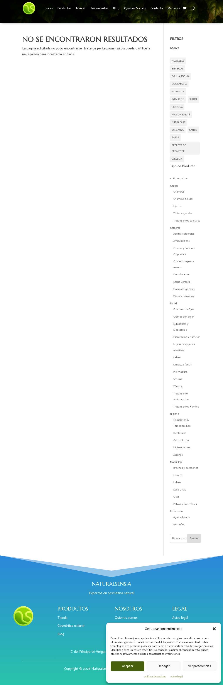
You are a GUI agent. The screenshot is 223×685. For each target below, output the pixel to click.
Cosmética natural (70, 626)
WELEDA (177, 158)
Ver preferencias (199, 666)
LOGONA (177, 106)
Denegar (163, 666)
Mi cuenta (174, 8)
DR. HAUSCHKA (180, 76)
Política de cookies (155, 676)
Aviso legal (176, 676)
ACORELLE (178, 60)
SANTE (193, 129)
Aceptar (127, 666)
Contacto (156, 8)
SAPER (175, 137)
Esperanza (178, 91)
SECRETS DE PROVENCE (179, 148)
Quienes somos (126, 618)
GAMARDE (178, 99)
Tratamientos (99, 8)
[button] (214, 629)
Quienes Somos (135, 8)
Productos (64, 8)
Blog (116, 8)
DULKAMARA (179, 83)
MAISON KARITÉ (181, 114)
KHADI (193, 99)
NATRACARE (179, 122)
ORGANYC (178, 129)
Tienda (62, 618)
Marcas (81, 8)
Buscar (194, 538)
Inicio (49, 8)
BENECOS (177, 68)
